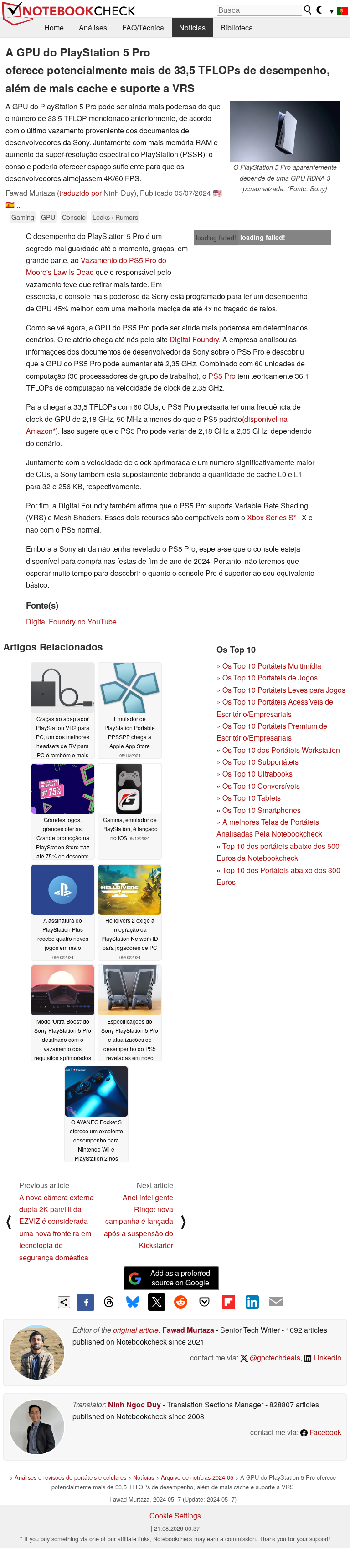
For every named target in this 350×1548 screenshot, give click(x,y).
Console (74, 217)
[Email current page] (276, 1302)
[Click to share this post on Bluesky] (132, 1302)
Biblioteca (237, 27)
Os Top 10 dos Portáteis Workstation (281, 750)
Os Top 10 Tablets (251, 797)
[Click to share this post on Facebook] (85, 1302)
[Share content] (64, 1302)
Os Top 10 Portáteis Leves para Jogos (283, 690)
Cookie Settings (175, 1515)
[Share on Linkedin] (252, 1301)
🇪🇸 (10, 204)
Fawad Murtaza (188, 1330)
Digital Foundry (194, 339)
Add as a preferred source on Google (180, 1278)
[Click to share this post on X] (156, 1301)
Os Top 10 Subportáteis (260, 761)
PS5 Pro (222, 376)
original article (136, 1330)
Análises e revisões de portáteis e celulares (70, 1477)
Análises (93, 27)
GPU (48, 217)
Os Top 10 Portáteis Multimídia (271, 665)
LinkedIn (326, 1357)
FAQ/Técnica (143, 27)
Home (54, 27)
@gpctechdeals (274, 1357)
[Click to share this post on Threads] (109, 1302)
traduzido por (80, 193)
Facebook (324, 1432)
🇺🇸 (217, 193)
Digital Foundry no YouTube (71, 621)
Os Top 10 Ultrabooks (257, 773)
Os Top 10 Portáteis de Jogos (270, 677)
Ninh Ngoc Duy (134, 1404)
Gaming (22, 217)
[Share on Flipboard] (228, 1301)
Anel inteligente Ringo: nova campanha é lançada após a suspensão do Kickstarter (138, 1221)
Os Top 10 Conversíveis (261, 786)
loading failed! (216, 237)
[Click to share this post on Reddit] (180, 1301)
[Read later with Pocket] (204, 1301)
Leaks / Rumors (115, 217)
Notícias (192, 27)
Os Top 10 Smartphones (261, 810)
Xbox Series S (270, 517)
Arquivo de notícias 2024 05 (197, 1477)
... (339, 27)
